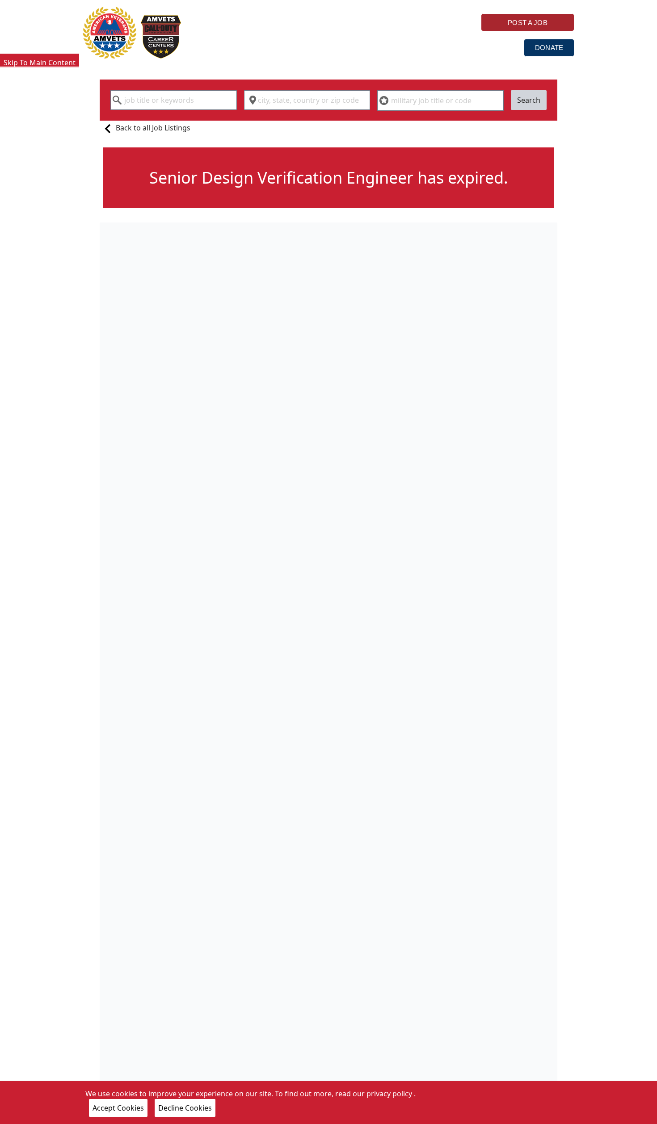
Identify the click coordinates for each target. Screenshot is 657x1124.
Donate (549, 47)
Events (494, 47)
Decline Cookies (185, 1108)
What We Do (305, 47)
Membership (378, 47)
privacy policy (390, 1094)
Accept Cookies (118, 1108)
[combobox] (173, 100)
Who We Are (232, 47)
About (441, 47)
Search (528, 100)
